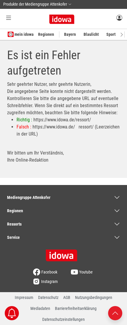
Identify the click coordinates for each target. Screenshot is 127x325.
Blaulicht (91, 34)
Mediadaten (40, 308)
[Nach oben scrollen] (115, 313)
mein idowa (24, 34)
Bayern (70, 34)
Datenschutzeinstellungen (63, 319)
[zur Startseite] (63, 253)
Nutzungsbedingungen (93, 297)
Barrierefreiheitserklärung (76, 308)
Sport (110, 34)
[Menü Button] (8, 18)
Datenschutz (48, 297)
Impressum (24, 297)
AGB (66, 297)
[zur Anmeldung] (119, 17)
